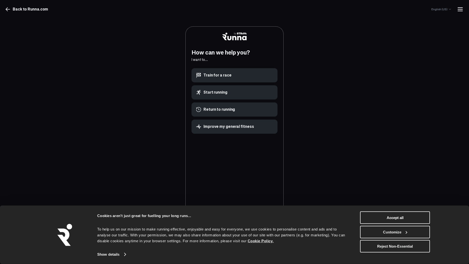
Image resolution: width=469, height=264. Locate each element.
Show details (108, 254)
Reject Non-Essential (395, 246)
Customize (392, 232)
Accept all (395, 218)
